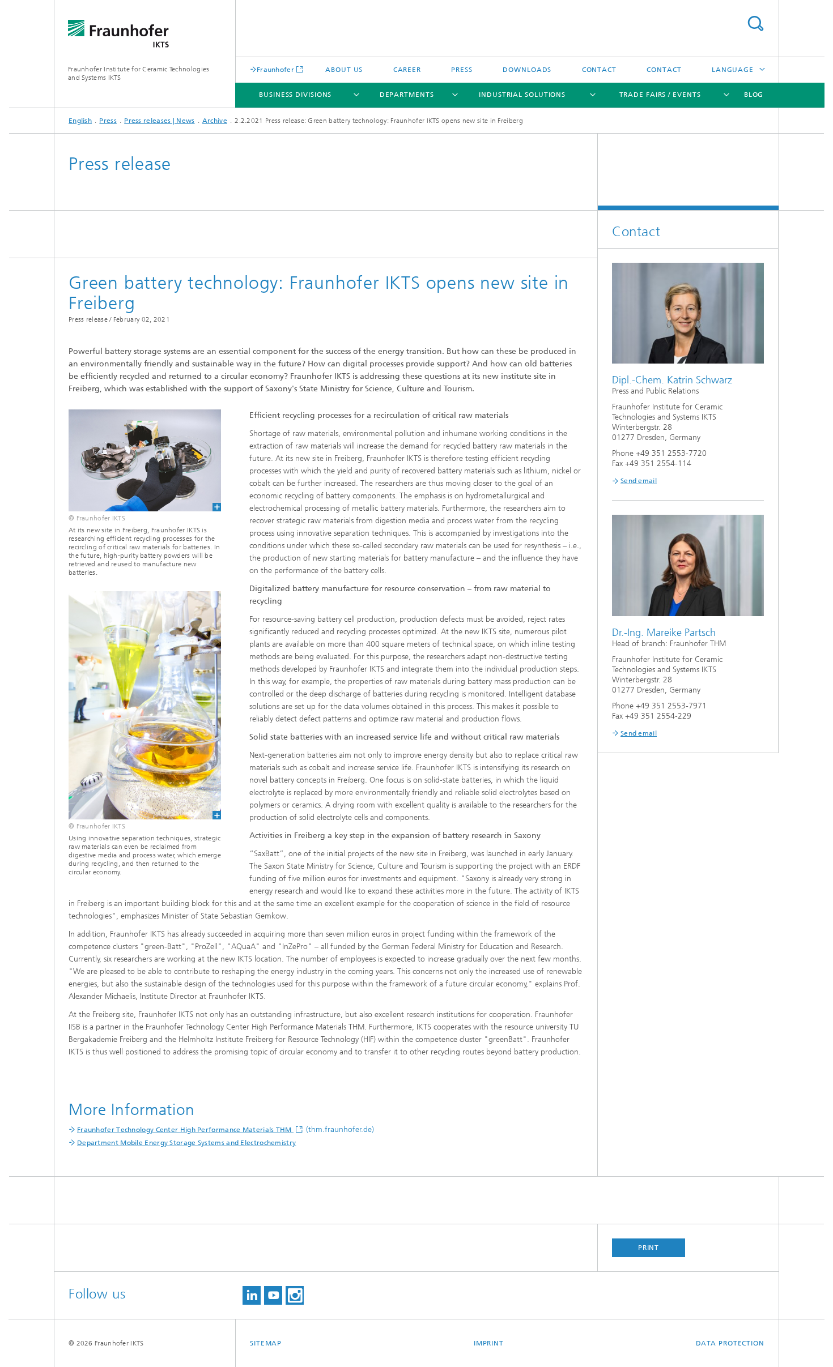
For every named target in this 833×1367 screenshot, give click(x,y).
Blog (754, 95)
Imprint (489, 1343)
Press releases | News (159, 121)
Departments (407, 95)
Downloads (527, 70)
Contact (599, 70)
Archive (214, 121)
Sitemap (266, 1343)
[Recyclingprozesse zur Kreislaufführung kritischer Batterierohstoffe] (137, 460)
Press (462, 70)
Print (649, 1247)
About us (344, 70)
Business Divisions (295, 95)
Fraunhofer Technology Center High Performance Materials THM (185, 1130)
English (80, 121)
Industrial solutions (522, 95)
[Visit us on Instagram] (295, 1295)
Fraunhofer (275, 69)
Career (407, 70)
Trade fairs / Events (660, 95)
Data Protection (730, 1343)
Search (755, 23)
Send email (638, 481)
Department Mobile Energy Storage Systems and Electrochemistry (186, 1143)
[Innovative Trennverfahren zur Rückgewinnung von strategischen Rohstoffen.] (137, 705)
